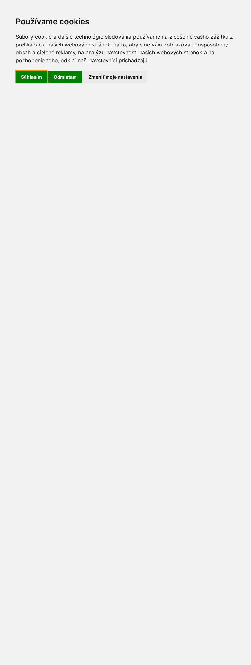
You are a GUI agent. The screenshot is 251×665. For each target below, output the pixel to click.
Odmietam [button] (65, 77)
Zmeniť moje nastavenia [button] (115, 77)
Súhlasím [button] (31, 77)
